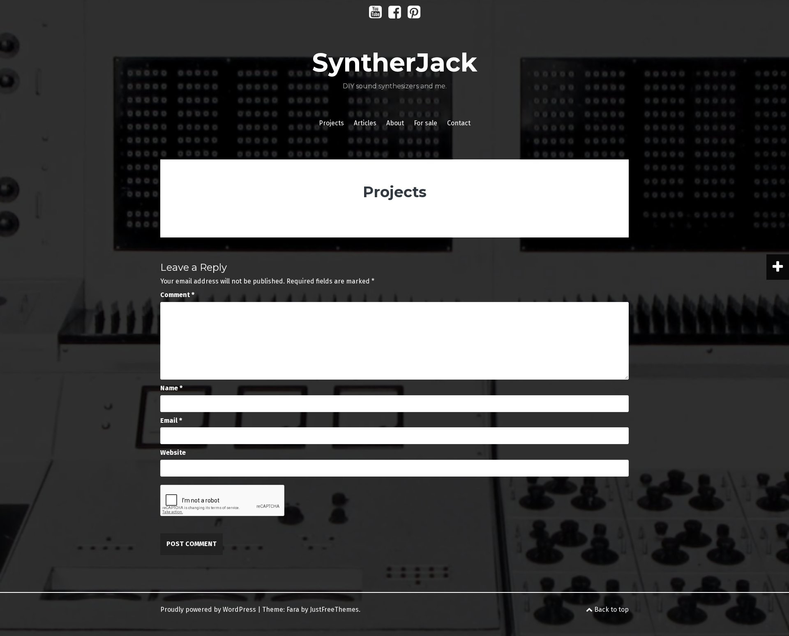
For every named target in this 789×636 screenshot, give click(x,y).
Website (173, 452)
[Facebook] (394, 15)
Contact (459, 123)
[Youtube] (375, 15)
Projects (331, 123)
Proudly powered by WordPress (208, 609)
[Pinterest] (414, 15)
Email (171, 420)
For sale (425, 123)
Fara (292, 609)
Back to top (611, 609)
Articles (365, 123)
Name (171, 388)
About (395, 123)
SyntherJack (394, 62)
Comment (177, 295)
